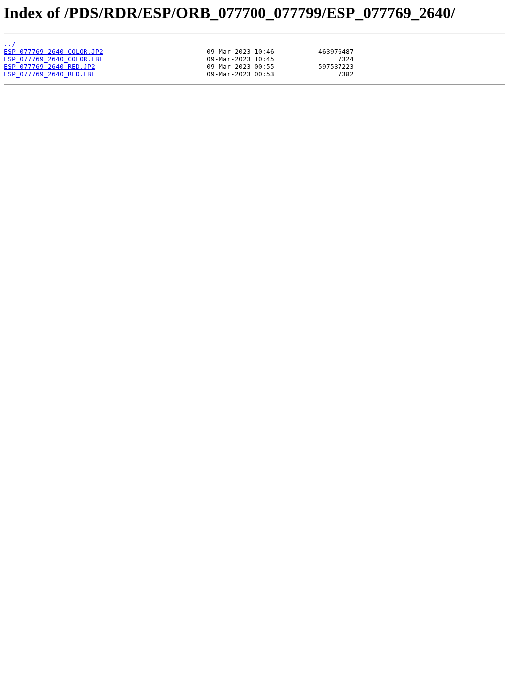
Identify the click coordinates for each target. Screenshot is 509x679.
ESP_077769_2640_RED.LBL (49, 74)
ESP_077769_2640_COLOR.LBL (53, 59)
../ (10, 44)
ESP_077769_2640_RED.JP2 (49, 66)
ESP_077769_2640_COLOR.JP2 (53, 51)
